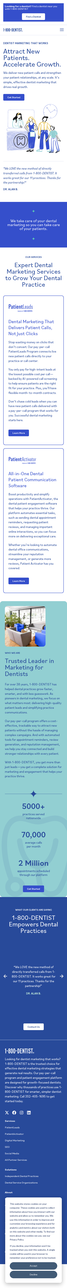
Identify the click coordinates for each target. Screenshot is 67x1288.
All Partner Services (16, 1159)
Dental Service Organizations (21, 1182)
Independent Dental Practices (22, 1176)
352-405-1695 (35, 1096)
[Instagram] (22, 1113)
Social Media (12, 1153)
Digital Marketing (15, 1140)
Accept (33, 1265)
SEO (7, 1146)
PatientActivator (14, 1133)
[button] (5, 976)
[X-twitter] (7, 1113)
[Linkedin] (29, 1113)
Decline (33, 1274)
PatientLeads (12, 1127)
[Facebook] (14, 1113)
